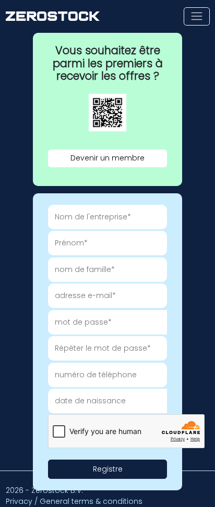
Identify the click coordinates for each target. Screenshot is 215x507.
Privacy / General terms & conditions (74, 501)
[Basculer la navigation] (196, 16)
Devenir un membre (107, 158)
